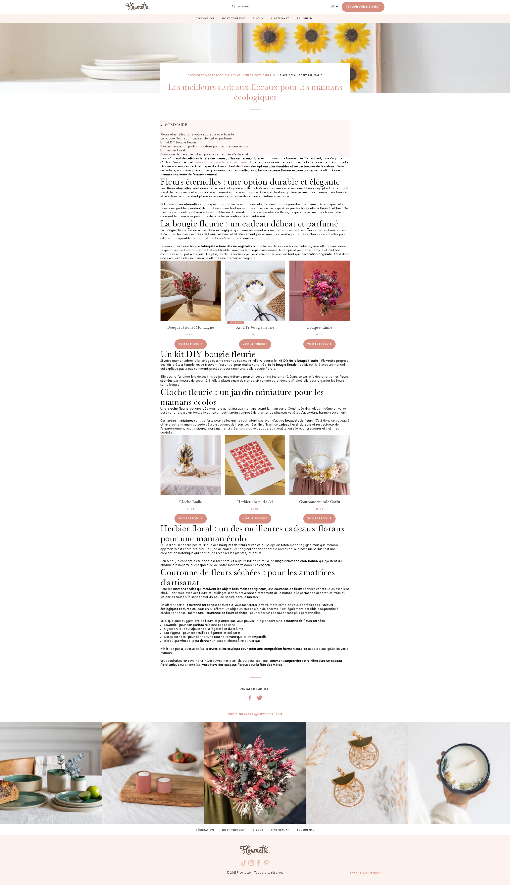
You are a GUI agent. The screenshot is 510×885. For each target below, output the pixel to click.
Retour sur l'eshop (365, 873)
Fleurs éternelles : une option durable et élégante (197, 134)
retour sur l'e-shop (363, 7)
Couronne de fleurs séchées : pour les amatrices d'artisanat (204, 154)
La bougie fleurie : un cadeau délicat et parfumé (196, 138)
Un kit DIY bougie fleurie (178, 142)
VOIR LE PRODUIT (190, 344)
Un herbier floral (172, 150)
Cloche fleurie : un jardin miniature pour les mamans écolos (204, 146)
